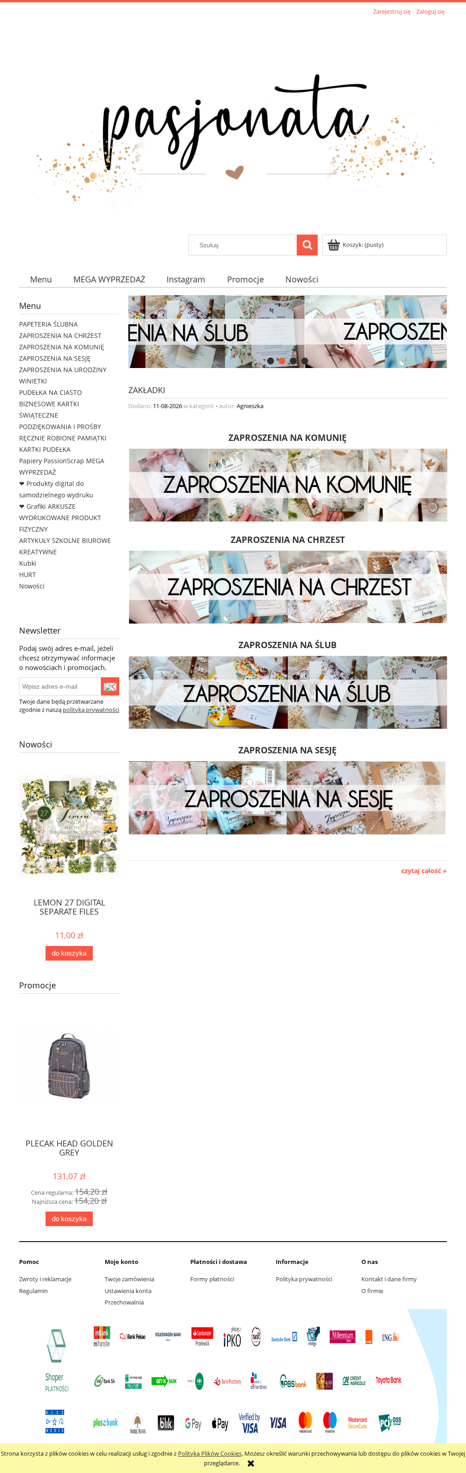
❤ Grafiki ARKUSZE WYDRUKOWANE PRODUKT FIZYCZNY (60, 517)
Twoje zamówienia (129, 1279)
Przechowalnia (124, 1302)
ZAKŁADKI (146, 389)
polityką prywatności (91, 710)
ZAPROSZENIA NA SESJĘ (55, 358)
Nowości (32, 586)
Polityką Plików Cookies (210, 1453)
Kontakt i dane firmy (389, 1279)
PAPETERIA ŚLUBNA (48, 324)
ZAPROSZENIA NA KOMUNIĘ (61, 347)
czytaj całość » (424, 871)
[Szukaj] (307, 245)
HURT (27, 574)
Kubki (27, 563)
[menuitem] (40, 279)
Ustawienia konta (128, 1291)
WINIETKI (33, 381)
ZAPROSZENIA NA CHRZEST (60, 335)
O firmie (372, 1291)
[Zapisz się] (110, 686)
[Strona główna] (233, 126)
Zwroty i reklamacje (45, 1279)
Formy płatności (212, 1279)
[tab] (270, 361)
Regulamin (33, 1291)
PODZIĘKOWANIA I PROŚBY (60, 426)
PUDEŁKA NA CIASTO (50, 392)
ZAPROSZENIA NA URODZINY (62, 369)
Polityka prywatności (304, 1279)
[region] (287, 331)
